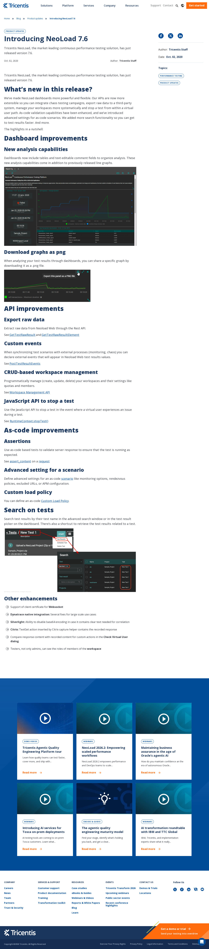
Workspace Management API (29, 392)
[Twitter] (175, 890)
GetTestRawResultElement (60, 335)
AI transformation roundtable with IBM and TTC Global (163, 830)
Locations (145, 893)
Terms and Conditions (178, 944)
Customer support (48, 888)
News (7, 893)
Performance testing (171, 76)
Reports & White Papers (86, 903)
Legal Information (155, 944)
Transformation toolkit (51, 903)
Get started (196, 5)
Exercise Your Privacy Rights (113, 944)
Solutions (47, 5)
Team (7, 898)
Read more (30, 772)
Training (43, 898)
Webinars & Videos (83, 898)
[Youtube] (203, 890)
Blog (18, 18)
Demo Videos (30, 741)
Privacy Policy (136, 944)
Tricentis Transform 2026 (121, 888)
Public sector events (118, 898)
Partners (9, 903)
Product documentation (52, 893)
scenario (67, 479)
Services (88, 5)
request (44, 461)
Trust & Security (13, 908)
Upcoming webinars (117, 893)
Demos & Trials (148, 888)
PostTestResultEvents (24, 363)
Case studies (79, 888)
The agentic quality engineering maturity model (102, 830)
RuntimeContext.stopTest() (29, 421)
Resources (132, 5)
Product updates (35, 18)
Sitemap (196, 944)
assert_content (20, 461)
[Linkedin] (189, 890)
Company (110, 5)
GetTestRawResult (22, 335)
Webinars (88, 741)
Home (7, 18)
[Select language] (182, 5)
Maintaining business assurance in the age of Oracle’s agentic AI (158, 751)
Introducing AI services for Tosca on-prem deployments (43, 830)
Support (156, 5)
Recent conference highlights (117, 904)
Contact (168, 5)
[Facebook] (182, 890)
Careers (8, 888)
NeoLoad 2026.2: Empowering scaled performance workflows (103, 751)
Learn (75, 912)
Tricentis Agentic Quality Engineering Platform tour (42, 750)
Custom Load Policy (55, 501)
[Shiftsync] (196, 890)
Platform (68, 5)
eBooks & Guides (92, 822)
